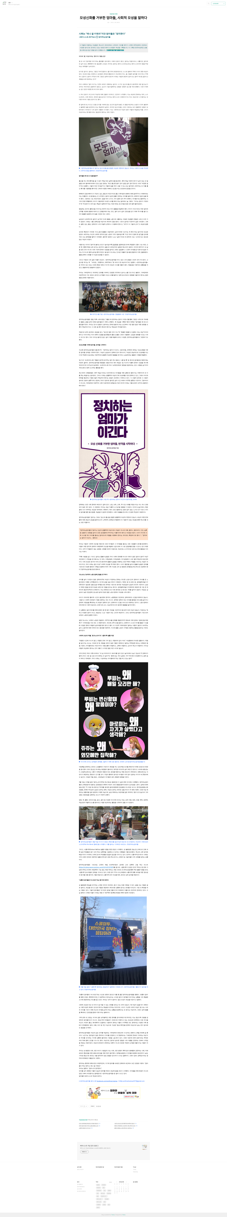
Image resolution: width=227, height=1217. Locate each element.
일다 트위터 (79, 1189)
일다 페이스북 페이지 (81, 1191)
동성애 (98, 1185)
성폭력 (109, 1190)
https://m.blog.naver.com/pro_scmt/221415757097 (96, 867)
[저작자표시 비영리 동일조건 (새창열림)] (98, 1106)
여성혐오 (107, 1199)
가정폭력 (98, 1204)
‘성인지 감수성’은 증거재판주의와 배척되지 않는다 (124, 1123)
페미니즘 (103, 1193)
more (110, 1182)
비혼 (109, 1204)
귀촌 (98, 1193)
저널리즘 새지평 (113, 14)
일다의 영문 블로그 (81, 1186)
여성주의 (98, 1187)
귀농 (104, 1190)
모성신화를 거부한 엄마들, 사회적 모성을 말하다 (113, 18)
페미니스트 (99, 1202)
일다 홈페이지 (80, 1184)
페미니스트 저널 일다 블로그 (89, 1146)
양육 (98, 1196)
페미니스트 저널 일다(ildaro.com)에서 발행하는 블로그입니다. (95, 1148)
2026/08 (121, 1182)
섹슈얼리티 (99, 1190)
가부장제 (103, 1185)
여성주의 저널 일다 (104, 1196)
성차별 (104, 1204)
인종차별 (109, 1193)
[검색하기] (208, 3)
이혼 (104, 1202)
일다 (10, 2)
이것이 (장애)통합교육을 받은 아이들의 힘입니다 (88, 1123)
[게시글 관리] (86, 1106)
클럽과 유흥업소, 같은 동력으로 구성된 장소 (123, 1128)
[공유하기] (84, 1106)
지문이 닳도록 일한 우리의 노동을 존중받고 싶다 (88, 1125)
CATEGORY (216, 3)
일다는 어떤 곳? (80, 1169)
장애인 (98, 1207)
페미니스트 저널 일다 (100, 1199)
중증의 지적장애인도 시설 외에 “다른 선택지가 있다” (124, 1125)
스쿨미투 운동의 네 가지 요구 (85, 1128)
